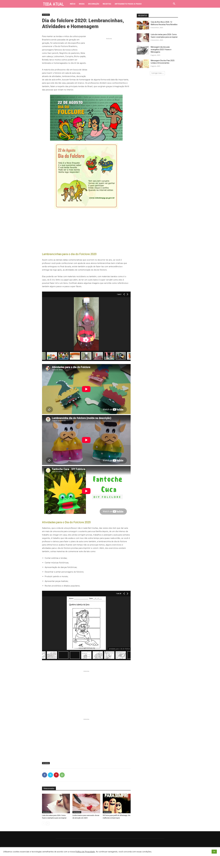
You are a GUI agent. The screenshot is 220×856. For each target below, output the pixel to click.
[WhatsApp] (62, 774)
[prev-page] (43, 823)
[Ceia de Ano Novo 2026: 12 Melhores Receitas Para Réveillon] (143, 25)
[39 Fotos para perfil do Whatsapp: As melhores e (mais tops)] (117, 803)
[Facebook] (44, 774)
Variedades (46, 15)
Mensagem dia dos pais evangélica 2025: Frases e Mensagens (161, 49)
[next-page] (47, 823)
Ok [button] (214, 852)
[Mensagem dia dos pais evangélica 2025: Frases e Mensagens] (143, 50)
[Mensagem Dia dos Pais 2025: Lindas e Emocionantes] (143, 63)
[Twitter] (50, 774)
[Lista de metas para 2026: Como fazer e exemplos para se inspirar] (56, 803)
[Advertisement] (109, 56)
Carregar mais (156, 73)
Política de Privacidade (85, 852)
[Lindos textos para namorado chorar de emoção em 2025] (86, 803)
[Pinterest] (56, 774)
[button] (174, 4)
